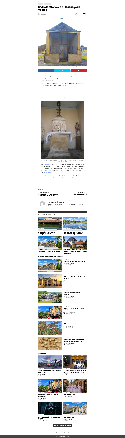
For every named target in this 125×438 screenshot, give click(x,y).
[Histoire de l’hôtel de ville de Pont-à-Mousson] (50, 281)
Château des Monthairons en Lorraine (72, 293)
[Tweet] (62, 70)
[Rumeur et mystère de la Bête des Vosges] (50, 409)
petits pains (76, 99)
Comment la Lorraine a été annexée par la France (49, 371)
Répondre (62, 212)
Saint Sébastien (48, 164)
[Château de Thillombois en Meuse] (50, 243)
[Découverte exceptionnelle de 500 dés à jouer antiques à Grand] (50, 344)
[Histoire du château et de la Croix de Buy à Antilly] (75, 243)
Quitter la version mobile (62, 436)
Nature (66, 229)
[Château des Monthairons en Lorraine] (50, 297)
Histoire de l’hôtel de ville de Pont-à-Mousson (75, 277)
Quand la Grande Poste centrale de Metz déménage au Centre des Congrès (74, 372)
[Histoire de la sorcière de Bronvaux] (50, 328)
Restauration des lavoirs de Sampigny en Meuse (47, 233)
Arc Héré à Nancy (69, 417)
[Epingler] (79, 70)
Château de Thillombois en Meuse (49, 252)
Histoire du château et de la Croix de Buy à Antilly (75, 252)
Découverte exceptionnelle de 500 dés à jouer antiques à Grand (74, 340)
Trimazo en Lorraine (69, 395)
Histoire (40, 248)
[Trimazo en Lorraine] (75, 386)
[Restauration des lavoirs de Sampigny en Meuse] (50, 224)
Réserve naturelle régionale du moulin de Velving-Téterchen (73, 233)
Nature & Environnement (75, 229)
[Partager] (46, 70)
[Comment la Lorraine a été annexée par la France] (50, 362)
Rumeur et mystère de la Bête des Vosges (49, 418)
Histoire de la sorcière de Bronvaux (74, 324)
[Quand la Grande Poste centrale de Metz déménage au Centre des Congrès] (75, 362)
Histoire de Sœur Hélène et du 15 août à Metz (73, 309)
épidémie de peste (48, 172)
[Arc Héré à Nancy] (75, 409)
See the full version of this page (62, 425)
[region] (62, 183)
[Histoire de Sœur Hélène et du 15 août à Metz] (50, 312)
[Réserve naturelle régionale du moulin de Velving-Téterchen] (75, 224)
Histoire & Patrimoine (43, 229)
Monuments (53, 229)
